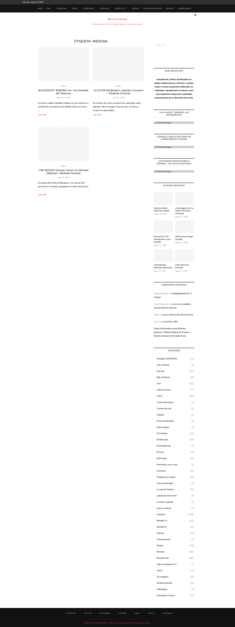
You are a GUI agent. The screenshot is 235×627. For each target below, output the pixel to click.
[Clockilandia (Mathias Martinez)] (163, 255)
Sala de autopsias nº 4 (175, 564)
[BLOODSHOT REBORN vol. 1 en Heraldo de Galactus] (63, 64)
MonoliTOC (175, 527)
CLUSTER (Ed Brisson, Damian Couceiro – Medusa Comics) (119, 92)
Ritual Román (175, 558)
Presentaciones (175, 539)
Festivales (175, 471)
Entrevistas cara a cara (175, 464)
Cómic (74, 8)
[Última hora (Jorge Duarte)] (184, 226)
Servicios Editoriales (152, 8)
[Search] (195, 8)
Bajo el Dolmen (175, 377)
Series (175, 570)
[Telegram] (212, 2)
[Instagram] (199, 2)
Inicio (40, 8)
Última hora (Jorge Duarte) (184, 237)
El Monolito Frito (175, 446)
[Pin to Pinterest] (66, 119)
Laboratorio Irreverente (175, 495)
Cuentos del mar (175, 408)
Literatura (61, 8)
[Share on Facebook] (60, 119)
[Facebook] (193, 2)
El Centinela (175, 433)
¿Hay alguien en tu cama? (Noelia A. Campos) (184, 211)
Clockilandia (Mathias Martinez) (163, 266)
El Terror (175, 452)
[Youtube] (202, 2)
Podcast (135, 8)
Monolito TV (120, 8)
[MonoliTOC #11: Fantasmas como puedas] (163, 226)
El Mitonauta (175, 439)
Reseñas (175, 552)
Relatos (175, 545)
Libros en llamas (175, 508)
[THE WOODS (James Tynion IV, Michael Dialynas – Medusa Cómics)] (63, 144)
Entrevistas (89, 8)
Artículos (104, 8)
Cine (48, 8)
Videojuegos (175, 589)
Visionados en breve (175, 595)
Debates (175, 415)
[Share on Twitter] (63, 119)
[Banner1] (174, 123)
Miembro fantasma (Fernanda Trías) (170, 336)
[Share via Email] (69, 119)
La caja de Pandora (175, 489)
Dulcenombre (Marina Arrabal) (161, 209)
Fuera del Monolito (175, 483)
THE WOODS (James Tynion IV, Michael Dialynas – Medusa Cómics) (63, 172)
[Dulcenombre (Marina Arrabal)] (163, 198)
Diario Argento (175, 427)
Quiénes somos (184, 8)
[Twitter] (196, 2)
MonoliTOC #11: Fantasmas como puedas (162, 239)
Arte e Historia (175, 365)
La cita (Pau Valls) (170, 321)
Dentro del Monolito (175, 421)
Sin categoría (175, 577)
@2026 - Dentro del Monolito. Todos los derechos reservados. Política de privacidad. (117, 623)
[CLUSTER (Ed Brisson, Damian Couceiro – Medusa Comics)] (118, 64)
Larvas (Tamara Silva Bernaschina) (177, 315)
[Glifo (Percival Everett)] (184, 255)
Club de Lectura (175, 390)
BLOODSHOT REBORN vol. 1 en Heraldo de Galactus (63, 92)
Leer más (42, 115)
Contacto (170, 8)
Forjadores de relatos (175, 477)
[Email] (205, 2)
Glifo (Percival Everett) (182, 266)
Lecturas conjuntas (175, 502)
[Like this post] (57, 119)
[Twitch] (209, 2)
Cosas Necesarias (175, 402)
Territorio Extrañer (175, 583)
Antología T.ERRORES (175, 358)
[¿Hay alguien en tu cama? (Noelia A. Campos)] (184, 198)
